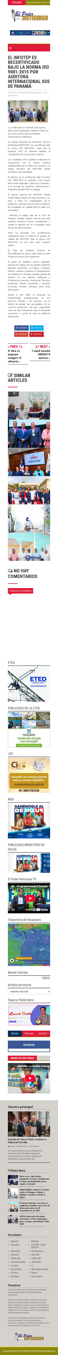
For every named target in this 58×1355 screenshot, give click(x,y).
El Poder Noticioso (29, 1351)
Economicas (37, 1251)
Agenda (14, 1241)
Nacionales (16, 1269)
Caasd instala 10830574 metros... (41, 354)
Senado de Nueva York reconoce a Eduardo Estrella (27, 1141)
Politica (14, 1272)
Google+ (22, 334)
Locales (15, 1265)
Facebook (22, 328)
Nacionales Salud (39, 1269)
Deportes (15, 1251)
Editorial (15, 1254)
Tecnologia (36, 1276)
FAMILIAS (16, 1258)
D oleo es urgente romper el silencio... (14, 356)
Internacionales (18, 1262)
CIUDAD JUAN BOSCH (38, 1246)
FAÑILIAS (36, 1258)
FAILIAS (35, 1254)
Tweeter (38, 328)
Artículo (35, 1241)
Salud (34, 1272)
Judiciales (36, 1262)
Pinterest (37, 334)
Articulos (15, 1244)
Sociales (15, 1276)
